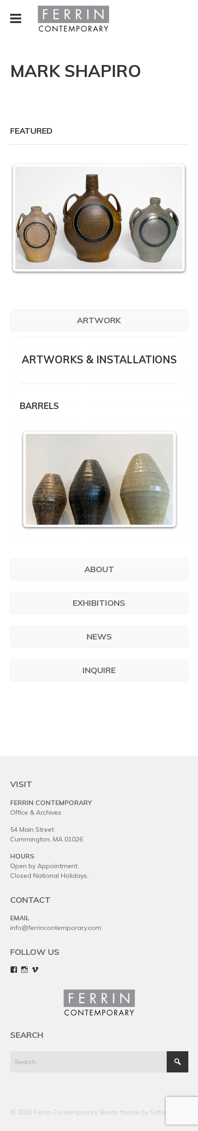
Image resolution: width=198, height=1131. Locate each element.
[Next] (169, 218)
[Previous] (39, 479)
